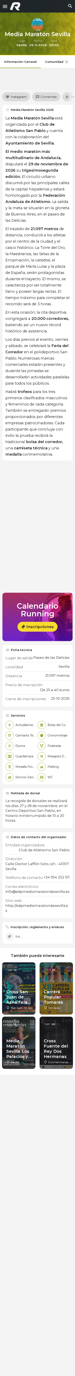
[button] (38, 627)
